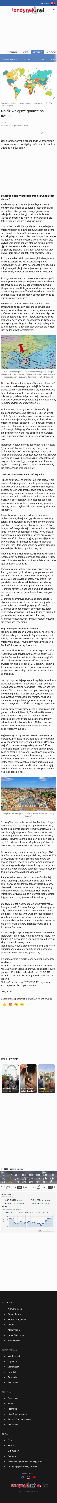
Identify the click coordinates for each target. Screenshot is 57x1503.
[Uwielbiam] (10, 1004)
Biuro (5, 1434)
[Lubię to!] (4, 1004)
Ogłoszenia (8, 1303)
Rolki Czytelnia (9, 1058)
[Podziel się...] (42, 133)
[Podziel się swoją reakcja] (15, 133)
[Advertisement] (28, 25)
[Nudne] (22, 1004)
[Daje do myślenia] (16, 1004)
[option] (27, 1309)
